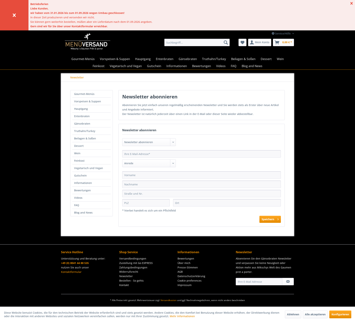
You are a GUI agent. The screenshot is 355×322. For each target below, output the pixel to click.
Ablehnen (293, 314)
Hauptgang (81, 108)
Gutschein (80, 175)
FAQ (76, 205)
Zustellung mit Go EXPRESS (136, 263)
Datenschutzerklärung (191, 276)
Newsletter (126, 276)
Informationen (83, 183)
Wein (77, 153)
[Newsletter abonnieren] (288, 281)
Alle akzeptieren (315, 314)
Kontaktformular (71, 272)
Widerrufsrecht (128, 271)
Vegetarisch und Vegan (88, 168)
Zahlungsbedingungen (133, 267)
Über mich (184, 263)
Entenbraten (82, 116)
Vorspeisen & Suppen (87, 101)
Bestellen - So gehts (131, 280)
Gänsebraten (82, 123)
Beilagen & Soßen (85, 138)
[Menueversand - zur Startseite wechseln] (87, 43)
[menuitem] (197, 42)
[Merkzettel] (242, 42)
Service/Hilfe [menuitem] (282, 33)
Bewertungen (82, 190)
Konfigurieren (340, 314)
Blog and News (83, 212)
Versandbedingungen (132, 258)
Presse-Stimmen (188, 267)
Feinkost (79, 160)
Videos (78, 197)
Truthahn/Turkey (84, 131)
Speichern (268, 219)
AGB (180, 271)
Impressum (185, 285)
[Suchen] (226, 42)
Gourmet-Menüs (84, 94)
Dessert (79, 146)
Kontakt (124, 285)
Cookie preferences (190, 280)
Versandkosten (168, 300)
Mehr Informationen (182, 316)
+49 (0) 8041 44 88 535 (75, 263)
